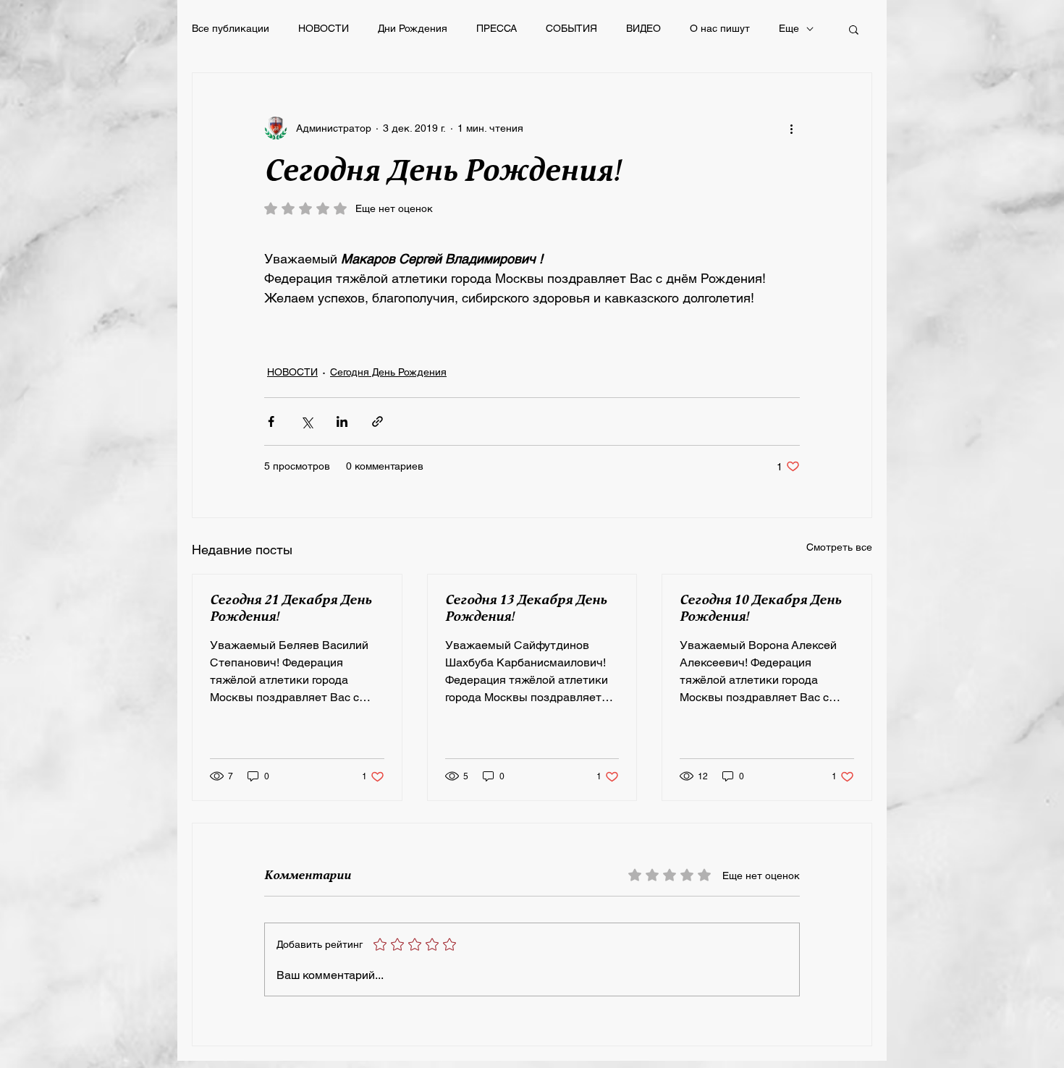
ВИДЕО (643, 28)
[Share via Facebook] (271, 421)
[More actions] (791, 128)
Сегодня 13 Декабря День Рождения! (526, 608)
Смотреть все (839, 547)
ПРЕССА (496, 28)
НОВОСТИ (323, 28)
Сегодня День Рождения (388, 372)
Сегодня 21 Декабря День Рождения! (290, 608)
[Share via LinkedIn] (342, 421)
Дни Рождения (412, 28)
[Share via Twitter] (306, 421)
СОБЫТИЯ (571, 28)
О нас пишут (720, 28)
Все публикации (230, 28)
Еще (789, 28)
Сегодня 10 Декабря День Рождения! (760, 608)
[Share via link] (377, 421)
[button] (854, 29)
